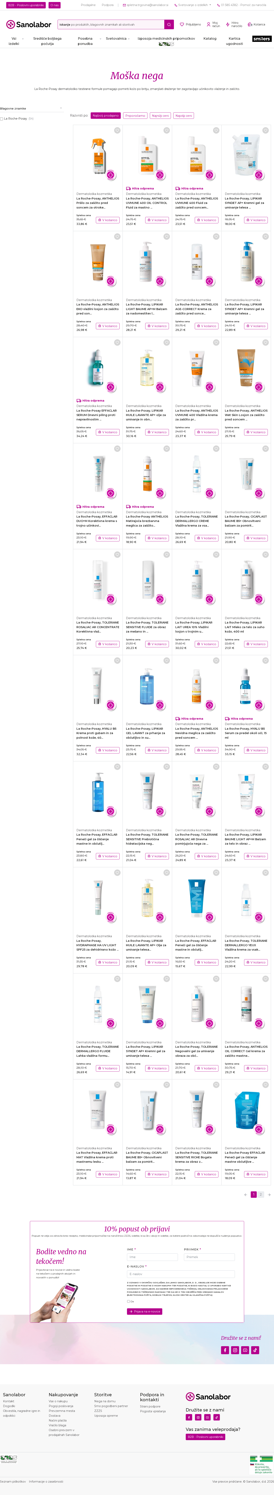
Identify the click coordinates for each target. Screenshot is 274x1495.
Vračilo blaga (57, 1425)
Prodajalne (88, 5)
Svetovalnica (116, 38)
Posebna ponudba (85, 41)
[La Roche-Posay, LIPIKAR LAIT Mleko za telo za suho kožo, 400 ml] (246, 580)
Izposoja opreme (106, 1415)
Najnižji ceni (160, 116)
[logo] (28, 24)
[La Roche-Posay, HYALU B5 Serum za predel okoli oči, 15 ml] (246, 686)
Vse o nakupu (58, 1401)
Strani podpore (150, 1406)
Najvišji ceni (184, 116)
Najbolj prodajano (106, 115)
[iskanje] (169, 24)
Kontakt (8, 1401)
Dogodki (9, 1406)
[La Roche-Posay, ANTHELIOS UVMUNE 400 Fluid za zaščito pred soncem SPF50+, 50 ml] (196, 156)
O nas (55, 5)
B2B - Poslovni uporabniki (26, 5)
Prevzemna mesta (62, 1411)
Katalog (209, 38)
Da (132, 1301)
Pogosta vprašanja (153, 1411)
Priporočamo (135, 116)
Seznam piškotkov (13, 1481)
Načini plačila (58, 1420)
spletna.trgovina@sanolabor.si (147, 5)
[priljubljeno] (117, 130)
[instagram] (235, 1349)
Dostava (54, 1415)
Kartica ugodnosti (234, 41)
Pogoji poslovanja (61, 1406)
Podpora (108, 5)
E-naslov (135, 1266)
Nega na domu (105, 1401)
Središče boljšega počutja (47, 41)
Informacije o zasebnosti (46, 1481)
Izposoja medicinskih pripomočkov (166, 38)
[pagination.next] (269, 1194)
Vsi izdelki (14, 41)
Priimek (191, 1249)
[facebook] (225, 1349)
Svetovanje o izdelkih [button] (193, 5)
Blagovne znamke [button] (13, 108)
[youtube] (245, 1349)
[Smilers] (262, 40)
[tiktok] (255, 1349)
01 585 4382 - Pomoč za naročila (243, 5)
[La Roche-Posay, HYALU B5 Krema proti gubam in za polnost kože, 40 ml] (98, 686)
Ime (130, 1249)
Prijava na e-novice (147, 1311)
